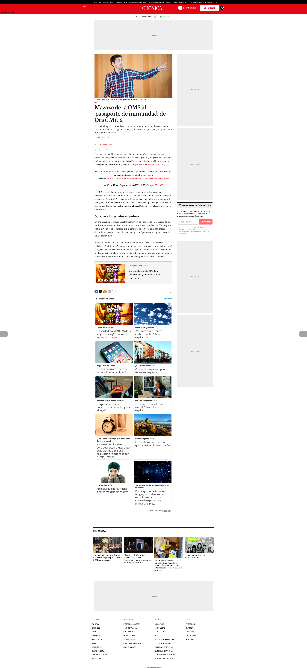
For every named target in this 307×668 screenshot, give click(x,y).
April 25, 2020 (156, 185)
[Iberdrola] (164, 17)
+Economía (97, 647)
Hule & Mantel (129, 647)
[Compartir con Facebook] (96, 291)
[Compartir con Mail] (109, 291)
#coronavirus (135, 178)
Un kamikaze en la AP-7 (180, 2)
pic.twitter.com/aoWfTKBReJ (155, 178)
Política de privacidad (165, 639)
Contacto (159, 632)
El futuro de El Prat (121, 2)
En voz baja (97, 658)
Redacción (98, 150)
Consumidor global (132, 643)
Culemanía (128, 632)
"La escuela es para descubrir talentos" (159, 2)
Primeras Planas (99, 655)
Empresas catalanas (164, 647)
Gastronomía (98, 651)
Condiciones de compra (166, 655)
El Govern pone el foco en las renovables (201, 2)
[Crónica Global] (153, 8)
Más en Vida (99, 531)
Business (96, 628)
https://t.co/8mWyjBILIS (117, 178)
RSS (156, 635)
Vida (96, 103)
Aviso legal (160, 628)
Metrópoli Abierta (131, 624)
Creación (96, 635)
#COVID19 (162, 171)
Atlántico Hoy (129, 639)
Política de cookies (163, 643)
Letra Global (129, 635)
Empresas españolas (164, 651)
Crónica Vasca (130, 628)
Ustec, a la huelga (108, 2)
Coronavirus (107, 145)
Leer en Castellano (7, 13)
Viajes (94, 643)
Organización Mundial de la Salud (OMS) (151, 164)
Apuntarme (206, 222)
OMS (100, 145)
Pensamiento (98, 639)
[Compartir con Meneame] (105, 291)
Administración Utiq (164, 658)
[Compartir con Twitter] (100, 291)
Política (95, 624)
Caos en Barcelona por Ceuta (137, 2)
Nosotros (159, 624)
